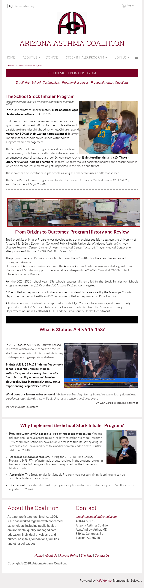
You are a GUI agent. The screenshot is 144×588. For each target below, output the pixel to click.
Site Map (86, 555)
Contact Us (102, 555)
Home (11, 65)
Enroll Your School (28, 82)
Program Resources (75, 82)
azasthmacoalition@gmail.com (96, 516)
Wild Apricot (104, 580)
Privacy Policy (68, 555)
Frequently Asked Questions (109, 82)
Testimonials (51, 82)
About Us (51, 555)
